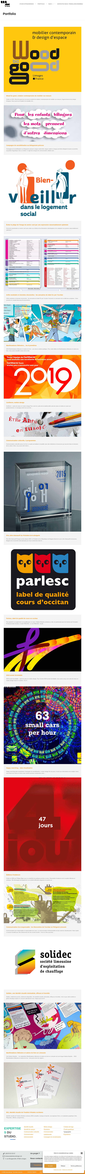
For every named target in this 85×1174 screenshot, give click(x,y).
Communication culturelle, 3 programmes (21, 440)
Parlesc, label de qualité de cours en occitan (22, 618)
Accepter (50, 1166)
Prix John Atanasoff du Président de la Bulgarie (23, 535)
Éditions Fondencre (13, 875)
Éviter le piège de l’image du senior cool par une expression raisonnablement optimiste (37, 225)
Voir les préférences (76, 1166)
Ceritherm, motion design (15, 402)
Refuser (63, 1166)
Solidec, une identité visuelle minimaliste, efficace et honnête (28, 993)
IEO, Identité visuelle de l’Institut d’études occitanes (24, 1112)
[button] (82, 1153)
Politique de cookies (57, 1169)
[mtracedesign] (5, 4)
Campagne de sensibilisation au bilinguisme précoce (25, 145)
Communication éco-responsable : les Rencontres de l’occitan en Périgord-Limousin (36, 927)
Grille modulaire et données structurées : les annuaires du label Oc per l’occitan (34, 295)
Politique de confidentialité (67, 1169)
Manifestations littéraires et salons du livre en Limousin (26, 1053)
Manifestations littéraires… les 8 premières (21, 345)
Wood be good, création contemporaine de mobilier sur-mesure (28, 96)
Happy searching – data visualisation (19, 768)
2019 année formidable (14, 675)
